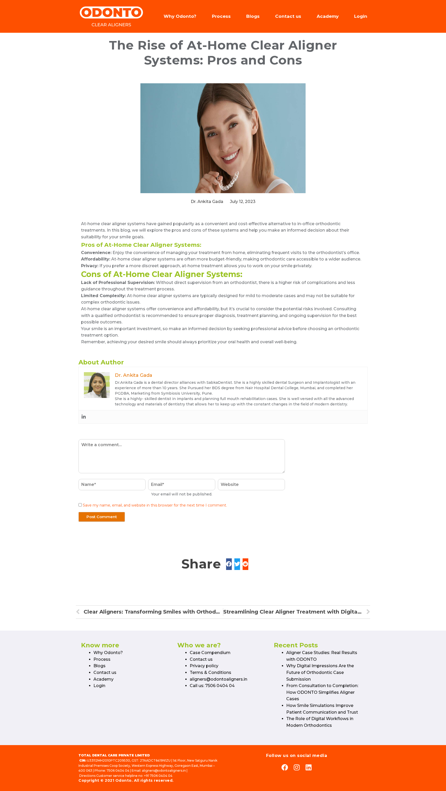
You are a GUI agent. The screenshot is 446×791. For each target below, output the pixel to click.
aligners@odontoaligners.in (218, 679)
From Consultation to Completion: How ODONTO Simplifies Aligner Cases (322, 692)
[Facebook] (284, 767)
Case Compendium (210, 652)
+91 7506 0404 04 (158, 776)
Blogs (253, 16)
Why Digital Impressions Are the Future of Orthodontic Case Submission (320, 672)
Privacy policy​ (204, 665)
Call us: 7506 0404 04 (212, 685)
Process (221, 16)
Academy (328, 16)
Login (360, 16)
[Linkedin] (83, 417)
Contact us (288, 16)
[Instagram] (296, 767)
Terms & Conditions (210, 672)
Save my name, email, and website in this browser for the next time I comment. (155, 505)
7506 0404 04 (118, 770)
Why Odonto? (180, 16)
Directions (87, 776)
